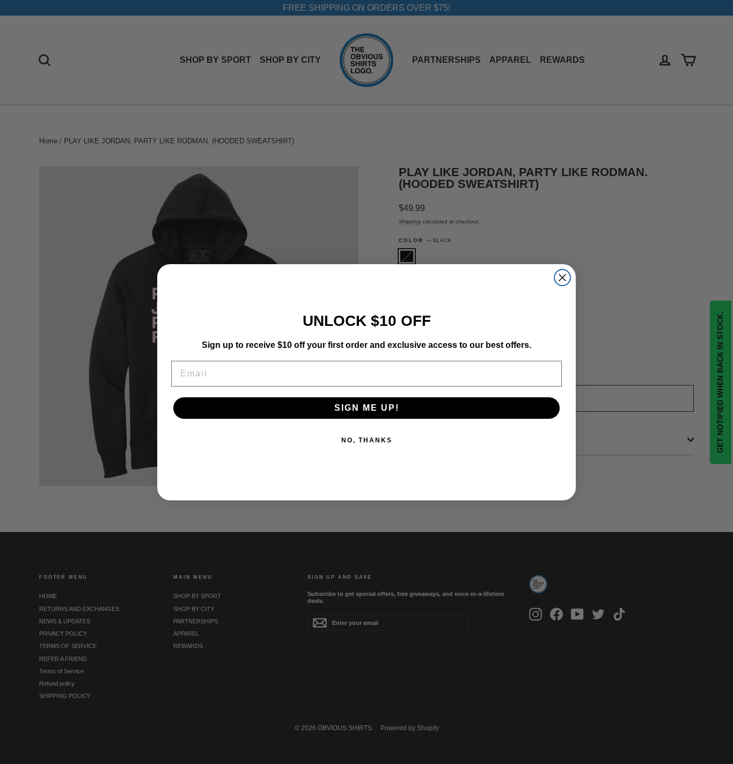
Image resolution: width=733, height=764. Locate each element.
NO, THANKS (366, 440)
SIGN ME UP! (366, 407)
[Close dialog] (562, 278)
